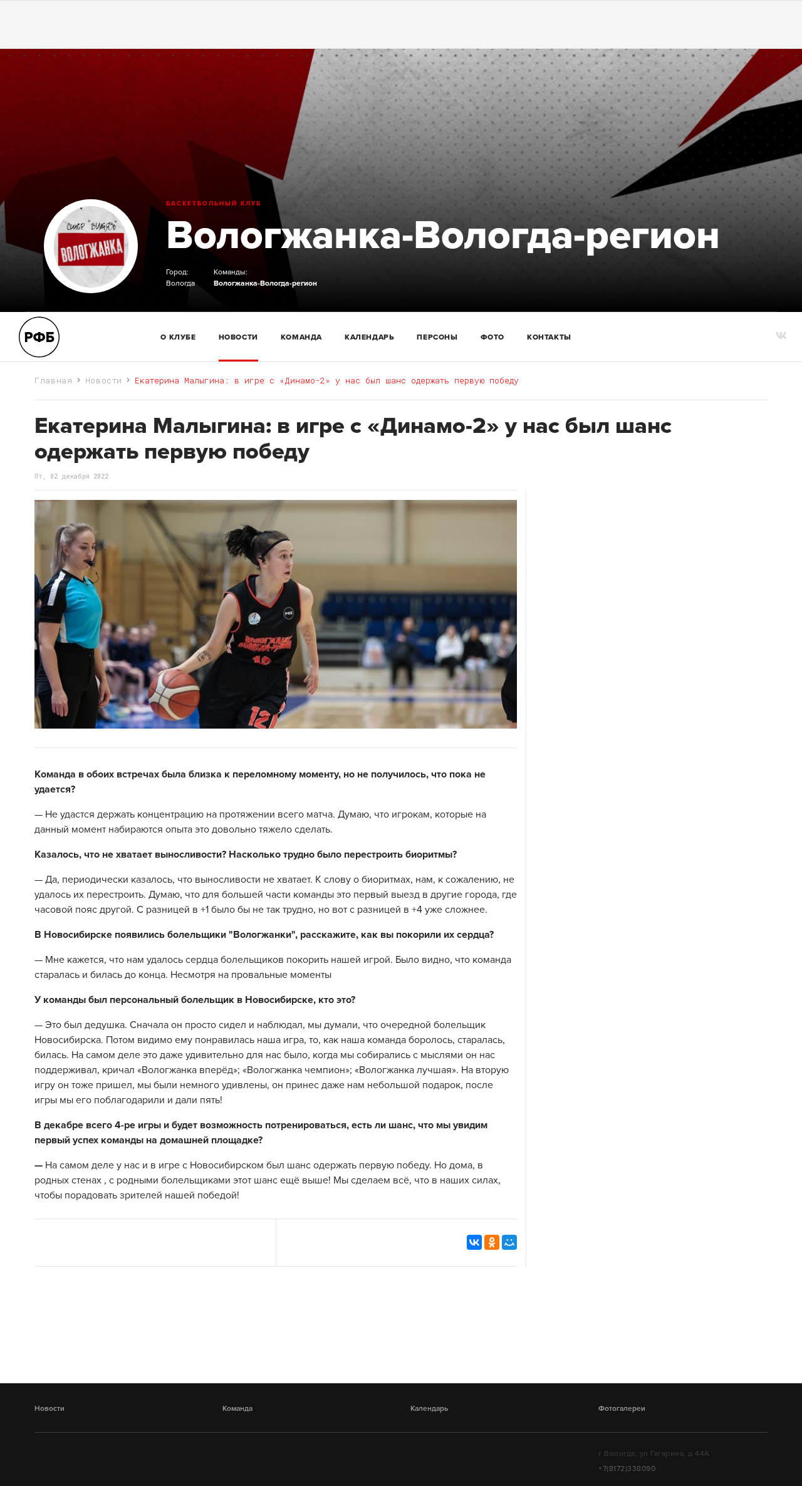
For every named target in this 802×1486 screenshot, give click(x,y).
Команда (237, 1408)
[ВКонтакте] (474, 1242)
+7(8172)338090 (626, 1468)
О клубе (177, 337)
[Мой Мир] (509, 1242)
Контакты (549, 337)
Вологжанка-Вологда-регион (443, 235)
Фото (492, 337)
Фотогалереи (621, 1408)
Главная (53, 380)
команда (301, 337)
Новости (238, 337)
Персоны (437, 337)
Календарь (369, 337)
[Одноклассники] (491, 1242)
